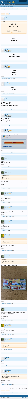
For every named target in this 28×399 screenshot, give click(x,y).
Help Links (13, 4)
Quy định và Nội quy (24, 397)
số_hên (6, 17)
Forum (3, 4)
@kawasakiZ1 (9, 349)
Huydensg (3, 250)
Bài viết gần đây (10, 6)
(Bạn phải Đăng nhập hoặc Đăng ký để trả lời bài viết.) (18, 388)
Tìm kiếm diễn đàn (4, 6)
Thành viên (8, 4)
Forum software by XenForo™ (5, 397)
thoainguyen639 (10, 44)
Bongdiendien (4, 44)
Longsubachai (8, 370)
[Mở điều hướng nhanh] (26, 9)
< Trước (2, 390)
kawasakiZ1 (9, 216)
